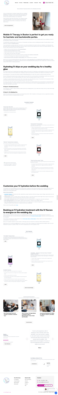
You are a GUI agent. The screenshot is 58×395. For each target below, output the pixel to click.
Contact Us (26, 380)
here (17, 205)
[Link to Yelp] (10, 390)
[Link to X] (9, 390)
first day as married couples (36, 215)
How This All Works (28, 377)
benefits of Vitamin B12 (33, 54)
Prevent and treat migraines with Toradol (12, 50)
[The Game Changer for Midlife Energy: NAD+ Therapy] (0, 197)
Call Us (48, 361)
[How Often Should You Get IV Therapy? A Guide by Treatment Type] (10, 306)
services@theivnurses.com (44, 380)
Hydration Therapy (8, 194)
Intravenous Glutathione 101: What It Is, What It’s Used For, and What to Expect (47, 314)
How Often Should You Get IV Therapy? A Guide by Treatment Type (10, 314)
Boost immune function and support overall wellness (14, 57)
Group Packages (16, 379)
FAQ (25, 383)
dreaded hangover (15, 43)
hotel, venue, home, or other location (29, 218)
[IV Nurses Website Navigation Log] (9, 2)
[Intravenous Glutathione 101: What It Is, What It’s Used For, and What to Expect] (47, 306)
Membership (16, 382)
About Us (26, 379)
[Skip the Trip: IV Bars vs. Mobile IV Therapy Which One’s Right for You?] (57, 197)
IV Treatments (16, 377)
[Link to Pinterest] (6, 390)
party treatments (9, 60)
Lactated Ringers (22, 49)
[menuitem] (16, 2)
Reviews (26, 382)
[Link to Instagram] (5, 390)
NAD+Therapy (16, 380)
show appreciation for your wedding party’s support (36, 59)
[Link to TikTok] (7, 390)
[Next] (53, 338)
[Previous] (27, 338)
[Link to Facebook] (4, 390)
